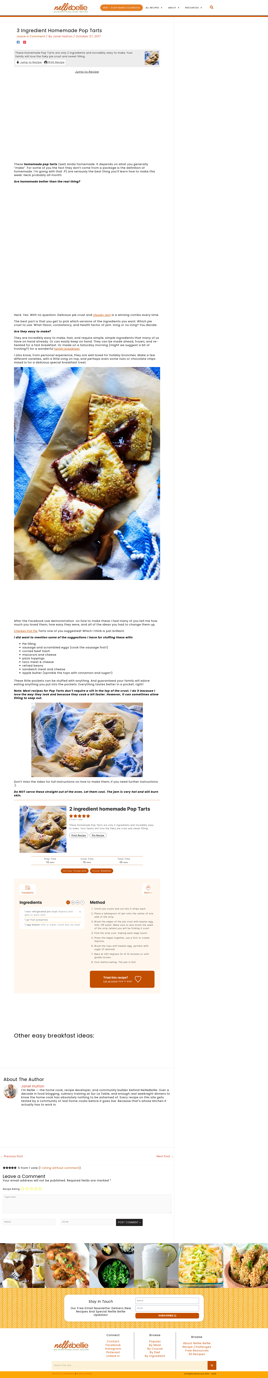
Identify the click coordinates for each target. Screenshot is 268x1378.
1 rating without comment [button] (59, 1168)
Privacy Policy (84, 1373)
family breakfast (67, 349)
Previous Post (11, 1156)
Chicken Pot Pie (26, 631)
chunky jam (102, 315)
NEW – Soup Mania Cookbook (121, 7)
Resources (192, 7)
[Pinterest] (24, 42)
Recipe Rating (11, 1189)
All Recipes (152, 7)
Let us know (110, 981)
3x (77, 902)
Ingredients (28, 892)
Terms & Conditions (63, 1373)
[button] (71, 816)
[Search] (212, 1365)
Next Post (165, 1156)
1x (68, 902)
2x (73, 902)
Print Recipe (55, 62)
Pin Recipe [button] (98, 835)
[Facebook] (18, 42)
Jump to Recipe (30, 62)
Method (148, 892)
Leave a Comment (31, 36)
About (172, 7)
